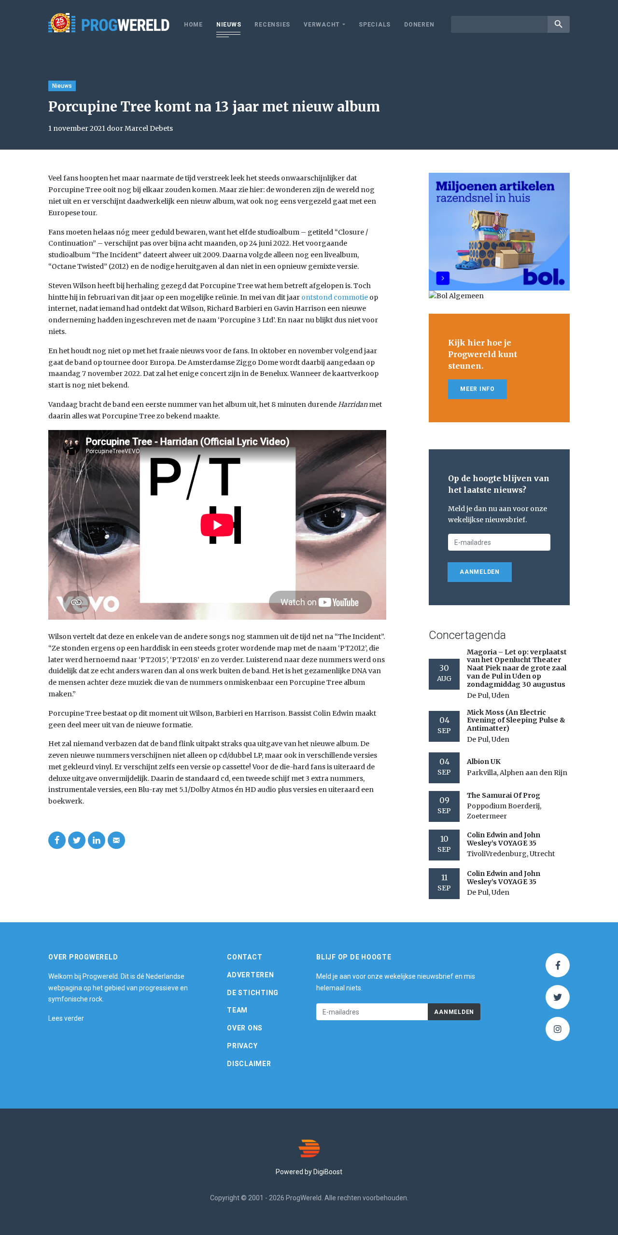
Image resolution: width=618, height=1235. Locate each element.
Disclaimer (249, 1064)
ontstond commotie (334, 297)
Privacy (242, 1046)
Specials (375, 24)
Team (237, 1010)
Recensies (272, 24)
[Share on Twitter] (76, 840)
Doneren (419, 24)
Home (193, 24)
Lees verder (66, 1018)
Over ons (245, 1028)
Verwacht (322, 24)
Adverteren (250, 975)
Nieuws (228, 24)
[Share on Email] (116, 840)
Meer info (477, 389)
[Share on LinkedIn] (96, 840)
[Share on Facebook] (57, 840)
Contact (244, 957)
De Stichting (253, 993)
